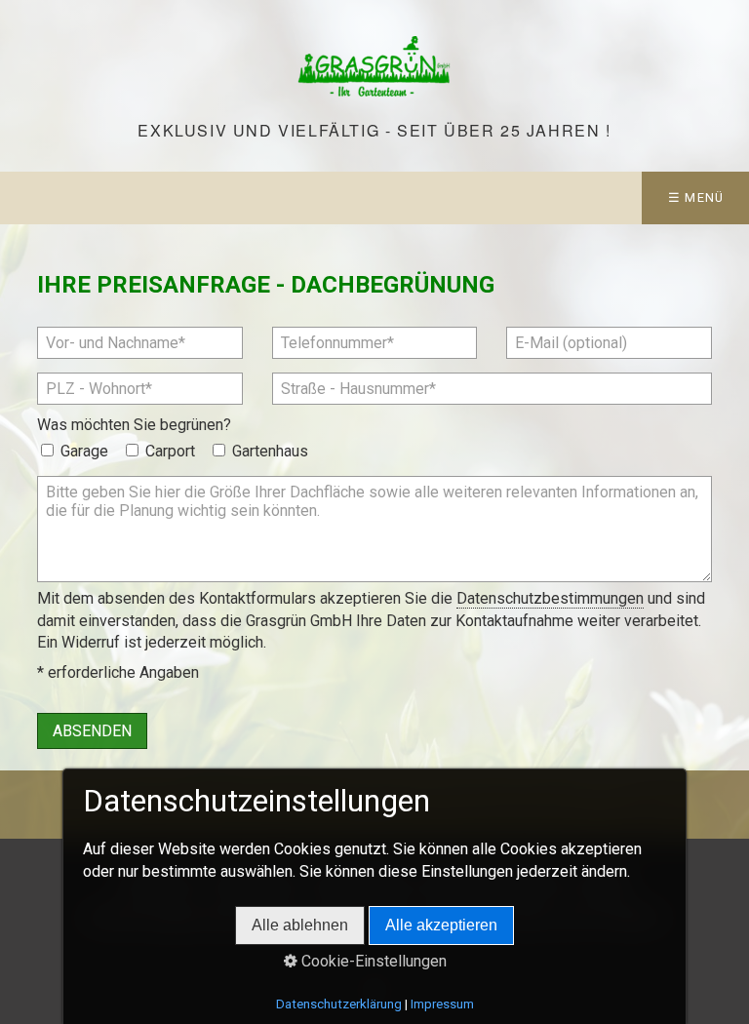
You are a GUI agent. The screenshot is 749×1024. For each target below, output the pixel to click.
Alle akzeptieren (441, 925)
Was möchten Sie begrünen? (134, 424)
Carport (170, 451)
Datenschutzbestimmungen (550, 598)
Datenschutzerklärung (339, 1004)
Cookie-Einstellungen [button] (372, 961)
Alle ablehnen (300, 925)
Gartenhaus (270, 451)
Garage (84, 451)
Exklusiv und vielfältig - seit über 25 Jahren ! (374, 130)
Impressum (442, 1004)
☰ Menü (696, 197)
